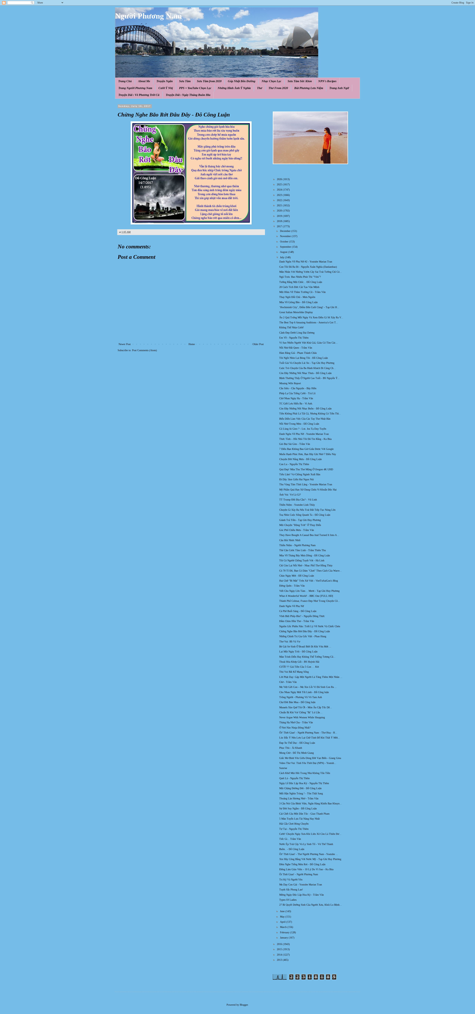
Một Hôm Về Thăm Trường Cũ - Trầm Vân (302, 292)
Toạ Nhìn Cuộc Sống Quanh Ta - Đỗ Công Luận (304, 514)
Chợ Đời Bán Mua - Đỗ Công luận (297, 702)
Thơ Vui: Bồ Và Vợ (289, 641)
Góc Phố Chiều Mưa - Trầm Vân (296, 530)
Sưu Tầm (185, 81)
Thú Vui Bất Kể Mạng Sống (294, 671)
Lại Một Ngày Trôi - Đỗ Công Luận (298, 651)
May (282, 916)
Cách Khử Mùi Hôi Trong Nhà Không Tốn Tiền (304, 773)
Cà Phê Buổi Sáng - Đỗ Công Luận (297, 611)
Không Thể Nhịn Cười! (291, 327)
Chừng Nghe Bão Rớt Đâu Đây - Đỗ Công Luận (304, 631)
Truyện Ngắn (164, 81)
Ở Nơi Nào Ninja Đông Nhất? (295, 727)
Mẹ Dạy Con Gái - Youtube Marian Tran (300, 884)
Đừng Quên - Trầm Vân (292, 585)
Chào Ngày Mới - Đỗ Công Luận (296, 575)
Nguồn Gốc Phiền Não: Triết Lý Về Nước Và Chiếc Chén (309, 626)
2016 (280, 944)
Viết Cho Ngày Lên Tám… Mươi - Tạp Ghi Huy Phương (309, 591)
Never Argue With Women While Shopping (302, 717)
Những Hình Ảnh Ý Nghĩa (234, 88)
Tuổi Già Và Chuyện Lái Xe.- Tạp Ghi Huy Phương (306, 363)
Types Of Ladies (288, 899)
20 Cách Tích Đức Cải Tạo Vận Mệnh (299, 287)
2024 (280, 189)
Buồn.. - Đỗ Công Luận (291, 849)
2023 (280, 195)
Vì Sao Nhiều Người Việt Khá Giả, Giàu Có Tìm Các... (308, 342)
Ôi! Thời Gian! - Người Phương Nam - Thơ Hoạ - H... (308, 732)
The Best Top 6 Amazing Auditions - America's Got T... (308, 322)
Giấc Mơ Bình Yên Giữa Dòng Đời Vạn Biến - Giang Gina (310, 758)
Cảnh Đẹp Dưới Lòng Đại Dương (297, 332)
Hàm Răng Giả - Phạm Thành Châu (298, 353)
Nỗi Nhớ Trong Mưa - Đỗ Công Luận (299, 423)
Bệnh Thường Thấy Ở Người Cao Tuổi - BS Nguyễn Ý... (309, 378)
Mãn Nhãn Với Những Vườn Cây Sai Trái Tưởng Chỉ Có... (310, 271)
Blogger (244, 1004)
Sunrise (283, 768)
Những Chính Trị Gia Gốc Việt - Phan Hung (302, 636)
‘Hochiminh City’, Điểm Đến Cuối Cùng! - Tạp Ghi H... (309, 307)
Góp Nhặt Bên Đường (241, 81)
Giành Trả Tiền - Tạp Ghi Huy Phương (300, 520)
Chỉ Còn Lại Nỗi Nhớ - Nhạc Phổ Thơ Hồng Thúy (305, 565)
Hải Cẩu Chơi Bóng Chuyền (294, 823)
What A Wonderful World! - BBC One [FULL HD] (306, 596)
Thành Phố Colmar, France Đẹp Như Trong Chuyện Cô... (309, 601)
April (283, 922)
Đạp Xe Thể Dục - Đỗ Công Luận (297, 742)
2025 (280, 184)
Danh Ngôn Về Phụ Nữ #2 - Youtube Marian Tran (305, 261)
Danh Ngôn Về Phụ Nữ (291, 606)
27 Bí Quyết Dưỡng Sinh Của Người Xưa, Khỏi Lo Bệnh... (310, 904)
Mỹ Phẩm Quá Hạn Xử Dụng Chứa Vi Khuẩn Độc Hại (308, 489)
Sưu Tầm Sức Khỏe (300, 81)
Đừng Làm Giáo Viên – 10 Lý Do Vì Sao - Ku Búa (306, 869)
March (283, 927)
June (282, 911)
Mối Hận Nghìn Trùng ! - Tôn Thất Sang (301, 793)
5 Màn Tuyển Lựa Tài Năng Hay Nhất (299, 818)
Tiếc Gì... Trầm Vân (290, 839)
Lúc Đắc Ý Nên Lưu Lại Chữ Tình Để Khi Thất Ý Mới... (309, 737)
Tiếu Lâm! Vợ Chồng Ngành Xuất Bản (299, 474)
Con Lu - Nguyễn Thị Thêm (294, 464)
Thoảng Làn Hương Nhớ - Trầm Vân (298, 798)
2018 (280, 221)
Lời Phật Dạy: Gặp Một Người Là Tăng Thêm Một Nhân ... (310, 677)
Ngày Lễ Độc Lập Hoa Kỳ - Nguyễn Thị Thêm (304, 783)
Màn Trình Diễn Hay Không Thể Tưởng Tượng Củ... (307, 656)
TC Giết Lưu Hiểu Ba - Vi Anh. (296, 403)
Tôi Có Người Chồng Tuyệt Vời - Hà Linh (301, 560)
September (286, 246)
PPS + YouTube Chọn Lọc (195, 88)
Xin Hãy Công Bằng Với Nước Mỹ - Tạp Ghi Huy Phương (310, 859)
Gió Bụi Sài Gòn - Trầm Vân (294, 444)
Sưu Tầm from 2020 (209, 81)
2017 (280, 226)
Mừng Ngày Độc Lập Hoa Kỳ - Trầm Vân (301, 894)
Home (192, 344)
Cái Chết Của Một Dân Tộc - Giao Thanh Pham (304, 813)
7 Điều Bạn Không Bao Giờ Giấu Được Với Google (306, 449)
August (284, 252)
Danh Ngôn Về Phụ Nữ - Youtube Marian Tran (304, 434)
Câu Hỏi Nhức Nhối (289, 540)
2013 (280, 960)
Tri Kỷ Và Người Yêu (290, 879)
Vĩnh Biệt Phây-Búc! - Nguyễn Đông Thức (302, 616)
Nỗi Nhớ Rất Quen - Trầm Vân (295, 347)
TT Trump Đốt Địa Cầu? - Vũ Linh (298, 499)
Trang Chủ (125, 81)
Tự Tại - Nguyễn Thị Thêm (294, 829)
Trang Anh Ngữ (339, 88)
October (284, 241)
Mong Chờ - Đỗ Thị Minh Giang (296, 753)
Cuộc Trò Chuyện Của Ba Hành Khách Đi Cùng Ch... (307, 368)
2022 (280, 200)
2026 (280, 179)
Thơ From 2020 (278, 88)
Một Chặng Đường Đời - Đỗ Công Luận (300, 788)
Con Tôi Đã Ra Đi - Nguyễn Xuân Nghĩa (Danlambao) (308, 266)
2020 (280, 210)
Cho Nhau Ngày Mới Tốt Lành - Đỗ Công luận (304, 692)
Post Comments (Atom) (144, 350)
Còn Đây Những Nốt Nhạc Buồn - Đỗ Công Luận (305, 408)
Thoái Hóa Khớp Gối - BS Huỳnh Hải (299, 661)
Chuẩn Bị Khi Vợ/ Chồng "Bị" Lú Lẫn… (300, 712)
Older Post (258, 344)
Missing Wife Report (290, 383)
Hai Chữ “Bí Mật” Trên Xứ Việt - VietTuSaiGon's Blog (308, 580)
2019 (280, 216)
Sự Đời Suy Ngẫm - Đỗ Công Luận (298, 808)
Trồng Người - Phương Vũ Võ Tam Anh (300, 697)
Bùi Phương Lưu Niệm (308, 88)
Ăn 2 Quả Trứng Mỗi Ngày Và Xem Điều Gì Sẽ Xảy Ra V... (311, 317)
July (282, 257)
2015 (280, 949)
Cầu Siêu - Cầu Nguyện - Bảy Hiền (297, 388)
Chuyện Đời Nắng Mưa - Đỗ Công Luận (300, 459)
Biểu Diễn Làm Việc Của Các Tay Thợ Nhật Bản (304, 418)
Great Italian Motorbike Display (296, 312)
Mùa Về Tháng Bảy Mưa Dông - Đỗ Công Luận (304, 555)
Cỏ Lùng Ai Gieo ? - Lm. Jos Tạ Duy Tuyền (302, 428)
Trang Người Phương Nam (135, 88)
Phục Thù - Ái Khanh (290, 747)
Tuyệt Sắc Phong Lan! (291, 889)
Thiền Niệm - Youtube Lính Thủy (297, 504)
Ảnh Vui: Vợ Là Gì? (290, 494)
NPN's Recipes (327, 81)
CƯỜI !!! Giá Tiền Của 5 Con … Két (299, 666)
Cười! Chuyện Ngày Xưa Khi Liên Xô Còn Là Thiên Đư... (310, 834)
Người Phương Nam (148, 16)
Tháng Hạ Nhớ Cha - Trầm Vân (296, 722)
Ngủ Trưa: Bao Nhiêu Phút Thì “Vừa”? (300, 276)
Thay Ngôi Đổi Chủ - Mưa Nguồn (297, 297)
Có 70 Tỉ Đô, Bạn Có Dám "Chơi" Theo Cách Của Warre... (310, 570)
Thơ (259, 88)
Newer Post (125, 344)
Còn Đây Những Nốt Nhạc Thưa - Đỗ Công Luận (305, 373)
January (284, 937)
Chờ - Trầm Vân (288, 682)
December (285, 231)
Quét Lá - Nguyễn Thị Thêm (294, 778)
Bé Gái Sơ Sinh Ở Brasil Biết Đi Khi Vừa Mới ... (305, 646)
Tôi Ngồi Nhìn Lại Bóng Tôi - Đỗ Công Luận (303, 358)
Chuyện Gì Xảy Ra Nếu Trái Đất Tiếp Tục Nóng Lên (307, 509)
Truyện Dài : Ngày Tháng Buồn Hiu (188, 94)
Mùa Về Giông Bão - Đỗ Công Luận (298, 302)
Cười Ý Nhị (165, 88)
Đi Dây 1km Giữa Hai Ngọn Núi (296, 479)
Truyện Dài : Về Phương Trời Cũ (138, 94)
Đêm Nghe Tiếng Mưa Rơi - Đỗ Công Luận (302, 864)
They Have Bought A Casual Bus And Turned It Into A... (309, 535)
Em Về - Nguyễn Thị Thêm (294, 337)
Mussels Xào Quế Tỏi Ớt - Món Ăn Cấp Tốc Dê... (305, 707)
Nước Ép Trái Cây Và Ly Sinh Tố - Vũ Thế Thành (306, 844)
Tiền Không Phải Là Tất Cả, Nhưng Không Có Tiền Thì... (310, 413)
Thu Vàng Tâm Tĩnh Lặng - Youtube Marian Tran (305, 484)
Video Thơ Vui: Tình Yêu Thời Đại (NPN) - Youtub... (307, 763)
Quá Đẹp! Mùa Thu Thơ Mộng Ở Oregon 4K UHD (306, 469)
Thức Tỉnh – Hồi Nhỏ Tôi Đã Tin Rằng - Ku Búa (305, 439)
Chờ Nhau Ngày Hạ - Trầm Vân (296, 398)
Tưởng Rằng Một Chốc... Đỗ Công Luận (300, 282)
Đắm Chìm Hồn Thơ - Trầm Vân (296, 621)
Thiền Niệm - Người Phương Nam (297, 545)
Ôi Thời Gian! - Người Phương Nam (298, 874)
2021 (280, 205)
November (286, 236)
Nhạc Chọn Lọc (271, 81)
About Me (144, 81)
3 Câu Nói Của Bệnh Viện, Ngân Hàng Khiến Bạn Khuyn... (310, 803)
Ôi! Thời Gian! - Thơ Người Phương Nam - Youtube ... (308, 854)
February (285, 932)
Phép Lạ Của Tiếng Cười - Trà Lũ (297, 393)
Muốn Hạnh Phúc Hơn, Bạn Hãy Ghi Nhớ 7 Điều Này (307, 454)
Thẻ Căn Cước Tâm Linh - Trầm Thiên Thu (302, 550)
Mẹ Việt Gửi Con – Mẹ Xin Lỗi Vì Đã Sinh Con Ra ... (308, 687)
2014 (280, 954)
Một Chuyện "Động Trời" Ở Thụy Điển (300, 525)
